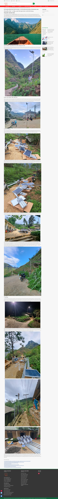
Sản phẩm (13, 6)
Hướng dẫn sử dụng (28, 6)
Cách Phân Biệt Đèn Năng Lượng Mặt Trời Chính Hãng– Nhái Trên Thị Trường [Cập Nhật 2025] (17, 461)
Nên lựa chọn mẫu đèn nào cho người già (10, 466)
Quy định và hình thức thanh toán (8, 485)
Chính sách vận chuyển (7, 489)
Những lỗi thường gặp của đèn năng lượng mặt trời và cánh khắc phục (14, 465)
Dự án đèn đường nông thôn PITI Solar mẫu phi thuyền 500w (12, 467)
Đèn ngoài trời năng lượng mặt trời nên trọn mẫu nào (11, 464)
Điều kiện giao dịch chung (7, 463)
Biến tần (20, 6)
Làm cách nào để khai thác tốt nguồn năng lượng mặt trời (51, 54)
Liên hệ (41, 6)
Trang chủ (7, 6)
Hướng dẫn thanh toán (7, 486)
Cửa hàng (18, 0)
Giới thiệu (46, 6)
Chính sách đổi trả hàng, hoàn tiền (8, 492)
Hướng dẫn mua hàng (7, 484)
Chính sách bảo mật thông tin (8, 493)
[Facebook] (39, 473)
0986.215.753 (1, 494)
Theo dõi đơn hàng (51, 0)
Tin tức (35, 6)
